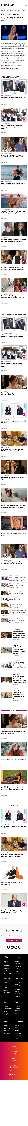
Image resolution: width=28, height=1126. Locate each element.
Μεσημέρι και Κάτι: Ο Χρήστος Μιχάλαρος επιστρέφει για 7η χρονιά (13, 911)
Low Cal (17, 1013)
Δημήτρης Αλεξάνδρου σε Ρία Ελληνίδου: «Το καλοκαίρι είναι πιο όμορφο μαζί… (13, 155)
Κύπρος (17, 1025)
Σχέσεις (6, 990)
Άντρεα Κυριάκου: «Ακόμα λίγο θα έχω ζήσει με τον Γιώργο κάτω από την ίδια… (13, 478)
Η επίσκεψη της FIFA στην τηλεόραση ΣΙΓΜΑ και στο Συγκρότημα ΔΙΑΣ (12, 450)
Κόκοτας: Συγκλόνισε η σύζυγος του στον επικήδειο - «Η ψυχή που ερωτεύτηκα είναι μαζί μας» (18, 579)
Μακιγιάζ (17, 963)
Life (5, 1002)
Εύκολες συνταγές (17, 1009)
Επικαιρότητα (20, 1021)
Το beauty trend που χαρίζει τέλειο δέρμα (13, 759)
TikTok (14, 1060)
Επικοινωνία (14, 1053)
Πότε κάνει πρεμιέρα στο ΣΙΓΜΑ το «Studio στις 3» (11, 883)
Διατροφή (6, 985)
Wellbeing (6, 982)
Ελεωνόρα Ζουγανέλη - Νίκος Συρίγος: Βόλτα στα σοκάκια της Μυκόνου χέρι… (13, 268)
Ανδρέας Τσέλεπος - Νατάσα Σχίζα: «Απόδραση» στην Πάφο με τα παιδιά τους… (19, 694)
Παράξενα (18, 1033)
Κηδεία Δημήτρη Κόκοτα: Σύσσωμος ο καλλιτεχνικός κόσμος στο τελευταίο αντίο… (12, 127)
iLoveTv (14, 805)
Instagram (14, 1058)
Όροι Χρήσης (14, 1051)
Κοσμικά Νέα (18, 994)
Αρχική (3, 10)
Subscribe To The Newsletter (14, 940)
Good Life (6, 1006)
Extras (16, 1038)
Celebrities (10, 10)
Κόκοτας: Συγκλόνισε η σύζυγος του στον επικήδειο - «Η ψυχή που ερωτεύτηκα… (13, 98)
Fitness (6, 987)
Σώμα (5, 391)
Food (17, 1002)
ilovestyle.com (18, 1070)
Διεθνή (17, 1030)
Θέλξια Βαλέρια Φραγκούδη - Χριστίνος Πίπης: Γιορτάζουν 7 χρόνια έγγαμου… (13, 506)
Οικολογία (18, 1035)
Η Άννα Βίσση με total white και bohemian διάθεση (13, 534)
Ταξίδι (5, 1016)
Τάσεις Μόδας (6, 962)
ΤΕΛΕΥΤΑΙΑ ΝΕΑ (14, 575)
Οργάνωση (7, 1028)
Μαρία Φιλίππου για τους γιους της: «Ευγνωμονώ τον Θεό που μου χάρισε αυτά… (19, 679)
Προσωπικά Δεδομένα (14, 1049)
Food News (18, 1006)
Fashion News (7, 973)
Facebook (14, 1056)
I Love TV (6, 419)
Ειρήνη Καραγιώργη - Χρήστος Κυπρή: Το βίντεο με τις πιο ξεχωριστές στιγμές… (19, 664)
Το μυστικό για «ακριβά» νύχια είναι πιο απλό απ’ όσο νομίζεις (13, 393)
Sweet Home (7, 1008)
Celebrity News (19, 10)
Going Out (6, 1014)
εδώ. (21, 65)
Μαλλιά (6, 786)
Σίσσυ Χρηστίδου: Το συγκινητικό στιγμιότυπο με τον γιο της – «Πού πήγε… (13, 296)
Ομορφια (14, 711)
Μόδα (6, 957)
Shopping (6, 965)
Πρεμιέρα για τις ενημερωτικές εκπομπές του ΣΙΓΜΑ (14, 421)
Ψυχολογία (7, 992)
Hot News (6, 475)
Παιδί (5, 1011)
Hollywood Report (18, 990)
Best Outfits (7, 532)
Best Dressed (7, 971)
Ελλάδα (17, 1028)
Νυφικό (6, 1025)
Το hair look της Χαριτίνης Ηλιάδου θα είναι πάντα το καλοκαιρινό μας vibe (12, 788)
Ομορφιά (18, 957)
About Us (14, 1046)
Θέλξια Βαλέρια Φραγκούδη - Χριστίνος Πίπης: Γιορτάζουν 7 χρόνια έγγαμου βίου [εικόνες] (17, 620)
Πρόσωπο (6, 758)
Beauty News (18, 961)
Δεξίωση (6, 1030)
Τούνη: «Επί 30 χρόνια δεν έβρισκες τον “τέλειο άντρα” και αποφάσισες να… (13, 212)
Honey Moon (7, 1033)
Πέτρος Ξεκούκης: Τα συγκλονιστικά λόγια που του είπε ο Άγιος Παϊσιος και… (14, 240)
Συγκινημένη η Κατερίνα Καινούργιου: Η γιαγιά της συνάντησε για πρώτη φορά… (13, 184)
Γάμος (6, 1021)
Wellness (7, 978)
